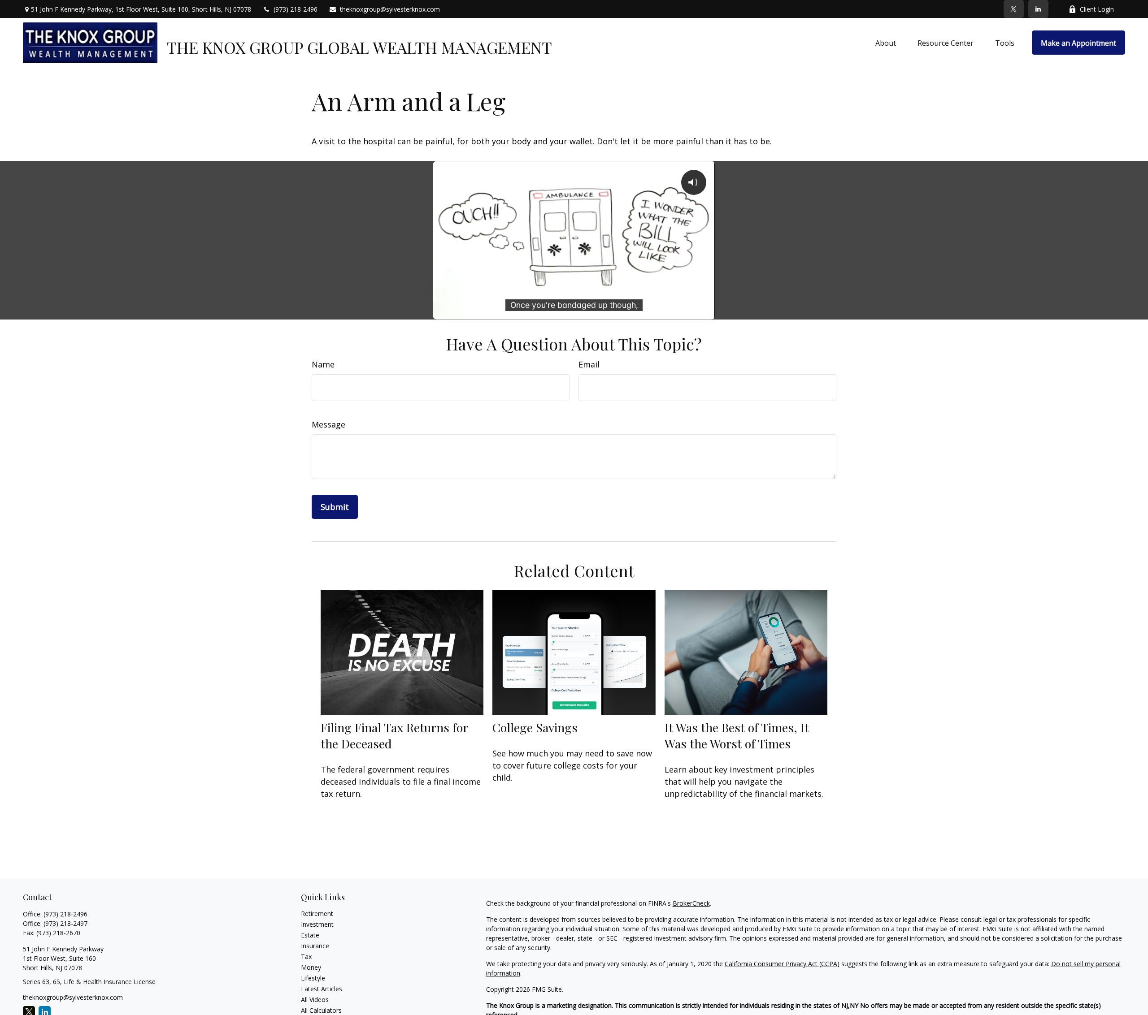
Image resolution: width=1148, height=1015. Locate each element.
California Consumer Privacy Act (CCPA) (782, 963)
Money (311, 967)
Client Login (1097, 9)
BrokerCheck (691, 903)
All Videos (315, 999)
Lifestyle (313, 978)
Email (589, 364)
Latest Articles (321, 989)
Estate (310, 935)
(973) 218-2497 (65, 923)
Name (323, 364)
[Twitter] (1014, 9)
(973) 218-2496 (295, 9)
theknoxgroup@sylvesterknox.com (390, 9)
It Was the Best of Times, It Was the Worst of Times (737, 735)
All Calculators (321, 1010)
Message (328, 424)
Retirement (317, 913)
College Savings (535, 727)
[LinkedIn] (1038, 9)
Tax (306, 956)
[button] (885, 42)
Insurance (315, 946)
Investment (317, 924)
